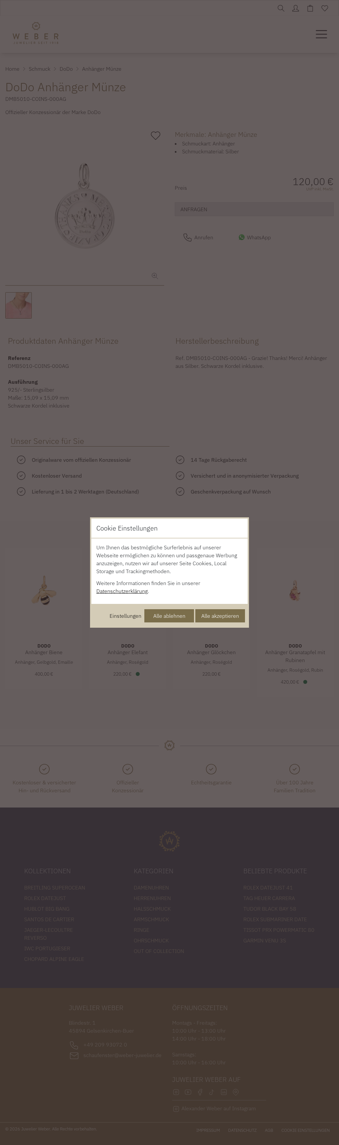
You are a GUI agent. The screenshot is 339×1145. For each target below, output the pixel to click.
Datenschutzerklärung (122, 591)
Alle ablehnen (169, 615)
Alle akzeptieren (220, 615)
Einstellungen (125, 615)
